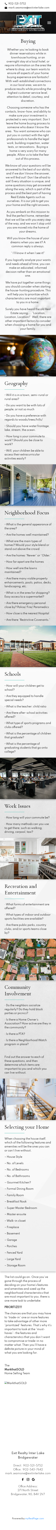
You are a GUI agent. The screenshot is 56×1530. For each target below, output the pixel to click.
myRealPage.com (34, 1519)
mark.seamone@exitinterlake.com (28, 8)
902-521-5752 (17, 4)
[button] (15, 3)
